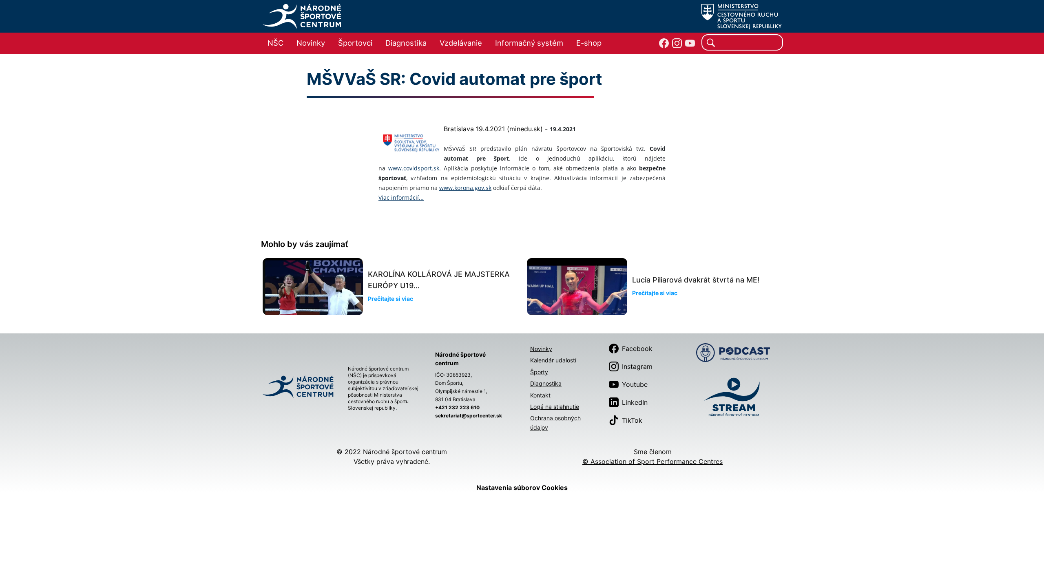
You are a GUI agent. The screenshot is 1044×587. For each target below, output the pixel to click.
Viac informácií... (401, 197)
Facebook (637, 348)
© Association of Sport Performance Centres (652, 461)
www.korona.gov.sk (465, 188)
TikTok (632, 420)
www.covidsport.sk (413, 168)
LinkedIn (635, 402)
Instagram (637, 366)
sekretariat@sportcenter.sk (468, 416)
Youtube (635, 384)
